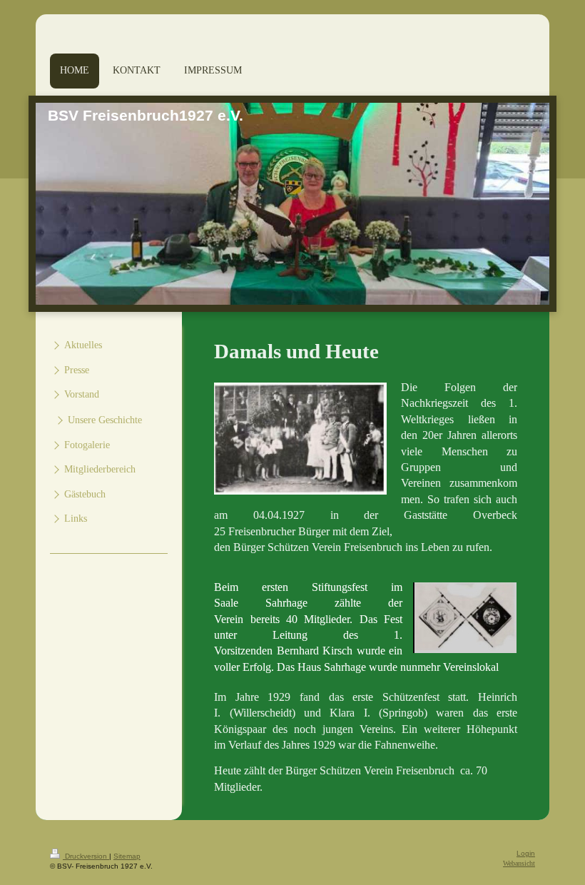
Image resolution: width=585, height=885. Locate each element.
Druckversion (86, 856)
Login (526, 853)
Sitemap (127, 856)
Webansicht (519, 863)
